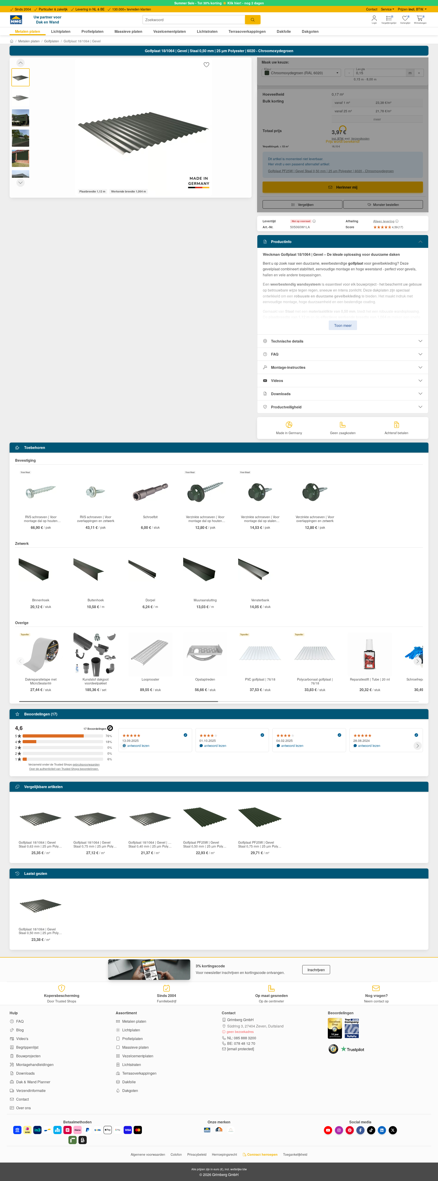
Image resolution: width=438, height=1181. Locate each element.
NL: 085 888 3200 (241, 1037)
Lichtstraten (131, 1064)
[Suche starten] (253, 19)
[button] (420, 19)
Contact (371, 9)
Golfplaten (51, 41)
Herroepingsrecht (224, 1154)
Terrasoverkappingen (138, 1073)
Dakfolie (128, 1081)
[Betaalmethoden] (78, 1135)
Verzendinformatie (30, 1090)
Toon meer (343, 325)
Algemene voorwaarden (148, 1154)
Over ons (23, 1107)
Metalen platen (29, 41)
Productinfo (281, 241)
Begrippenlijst (26, 1047)
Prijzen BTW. (411, 9)
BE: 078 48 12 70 (241, 1043)
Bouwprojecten (28, 1055)
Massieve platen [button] (128, 31)
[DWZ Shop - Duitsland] (219, 1130)
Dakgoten (129, 1090)
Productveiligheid (286, 407)
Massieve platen (135, 1047)
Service (386, 9)
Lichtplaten (130, 1029)
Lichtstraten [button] (207, 31)
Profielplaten (132, 1038)
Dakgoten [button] (310, 31)
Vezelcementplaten (137, 1055)
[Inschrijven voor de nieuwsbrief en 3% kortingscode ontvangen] (149, 969)
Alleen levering (383, 221)
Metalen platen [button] (27, 31)
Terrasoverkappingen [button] (247, 31)
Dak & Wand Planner (32, 1081)
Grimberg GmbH (240, 1019)
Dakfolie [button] (284, 31)
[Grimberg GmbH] (231, 1130)
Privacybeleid (196, 1154)
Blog (19, 1029)
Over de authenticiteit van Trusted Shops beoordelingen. (64, 769)
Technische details (287, 341)
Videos (277, 380)
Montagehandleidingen (34, 1064)
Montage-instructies (288, 367)
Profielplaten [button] (92, 31)
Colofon (176, 1154)
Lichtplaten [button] (60, 31)
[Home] (12, 41)
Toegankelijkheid (295, 1154)
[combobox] (194, 19)
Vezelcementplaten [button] (169, 31)
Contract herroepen (262, 1154)
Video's (21, 1038)
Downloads (281, 393)
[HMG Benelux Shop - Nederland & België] (207, 1130)
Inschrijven (316, 969)
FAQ (274, 354)
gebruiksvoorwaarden (86, 764)
